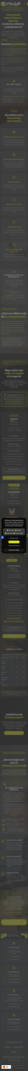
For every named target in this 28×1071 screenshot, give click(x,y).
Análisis (19, 530)
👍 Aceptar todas (14, 542)
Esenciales (11, 530)
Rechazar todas (14, 538)
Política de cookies (14, 550)
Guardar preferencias (14, 545)
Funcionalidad (19, 533)
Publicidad (10, 533)
